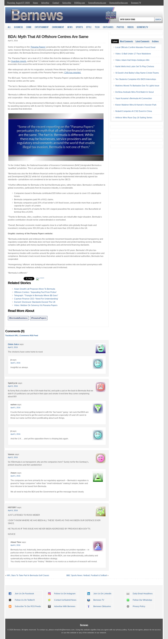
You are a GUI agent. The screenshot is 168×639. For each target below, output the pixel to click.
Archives (155, 41)
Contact (55, 2)
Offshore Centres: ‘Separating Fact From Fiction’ (35, 292)
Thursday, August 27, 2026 (18, 2)
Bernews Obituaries (102, 606)
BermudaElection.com (118, 2)
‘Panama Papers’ (38, 47)
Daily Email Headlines (143, 593)
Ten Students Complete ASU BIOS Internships (135, 79)
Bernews (84, 625)
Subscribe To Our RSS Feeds (28, 606)
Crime (29, 27)
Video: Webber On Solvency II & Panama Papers (35, 305)
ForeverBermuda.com (97, 2)
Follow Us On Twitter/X (25, 600)
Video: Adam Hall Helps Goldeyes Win (132, 60)
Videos (130, 27)
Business (18, 27)
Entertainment (42, 27)
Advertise (45, 2)
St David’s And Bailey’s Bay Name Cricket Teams (137, 73)
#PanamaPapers (38, 318)
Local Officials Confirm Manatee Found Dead (135, 47)
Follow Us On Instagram (64, 593)
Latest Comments (142, 41)
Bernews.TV (136, 2)
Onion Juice (13, 344)
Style (89, 27)
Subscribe (66, 2)
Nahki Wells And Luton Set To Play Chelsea (134, 66)
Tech (97, 27)
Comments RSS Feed (29, 335)
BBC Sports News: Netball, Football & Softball (86, 575)
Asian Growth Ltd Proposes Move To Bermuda (34, 289)
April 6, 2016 (13, 510)
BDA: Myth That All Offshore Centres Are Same (48, 36)
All (9, 27)
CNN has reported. (72, 72)
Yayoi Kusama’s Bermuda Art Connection (133, 98)
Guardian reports (18, 61)
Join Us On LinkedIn (102, 593)
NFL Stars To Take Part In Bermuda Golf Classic (28, 575)
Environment (58, 27)
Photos (120, 27)
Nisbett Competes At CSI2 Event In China (133, 111)
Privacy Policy (139, 606)
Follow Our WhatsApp (142, 600)
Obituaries (108, 27)
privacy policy (121, 630)
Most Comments (126, 41)
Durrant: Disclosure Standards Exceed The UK (34, 302)
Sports (79, 27)
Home (35, 2)
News (70, 27)
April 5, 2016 (13, 347)
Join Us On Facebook (24, 593)
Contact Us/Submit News (65, 600)
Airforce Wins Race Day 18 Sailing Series (133, 117)
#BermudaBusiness (18, 318)
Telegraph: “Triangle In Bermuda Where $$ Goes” (36, 295)
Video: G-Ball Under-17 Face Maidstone (133, 54)
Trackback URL (11, 335)
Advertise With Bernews (64, 606)
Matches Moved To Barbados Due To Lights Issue (137, 86)
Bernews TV (98, 600)
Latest (115, 41)
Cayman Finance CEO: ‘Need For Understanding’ (36, 299)
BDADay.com (79, 2)
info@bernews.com (66, 630)
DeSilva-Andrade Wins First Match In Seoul (134, 92)
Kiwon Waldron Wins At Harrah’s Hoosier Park (135, 105)
